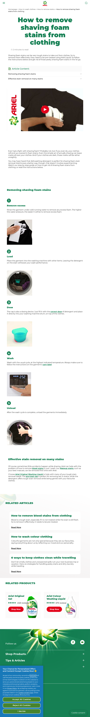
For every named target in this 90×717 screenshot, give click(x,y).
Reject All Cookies (22, 705)
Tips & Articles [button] (15, 660)
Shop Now (16, 609)
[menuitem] (13, 9)
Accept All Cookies (21, 699)
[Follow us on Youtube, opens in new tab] (82, 642)
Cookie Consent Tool (25, 692)
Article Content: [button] (20, 68)
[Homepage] (45, 3)
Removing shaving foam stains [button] (22, 74)
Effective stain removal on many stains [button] (25, 79)
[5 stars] (15, 603)
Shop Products (15, 654)
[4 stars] (14, 603)
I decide (21, 711)
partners (33, 675)
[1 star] (9, 603)
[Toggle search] (86, 3)
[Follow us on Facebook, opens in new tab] (73, 642)
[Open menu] (4, 3)
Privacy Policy (12, 688)
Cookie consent (78, 713)
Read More (16, 527)
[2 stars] (10, 603)
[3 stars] (12, 603)
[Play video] (45, 109)
